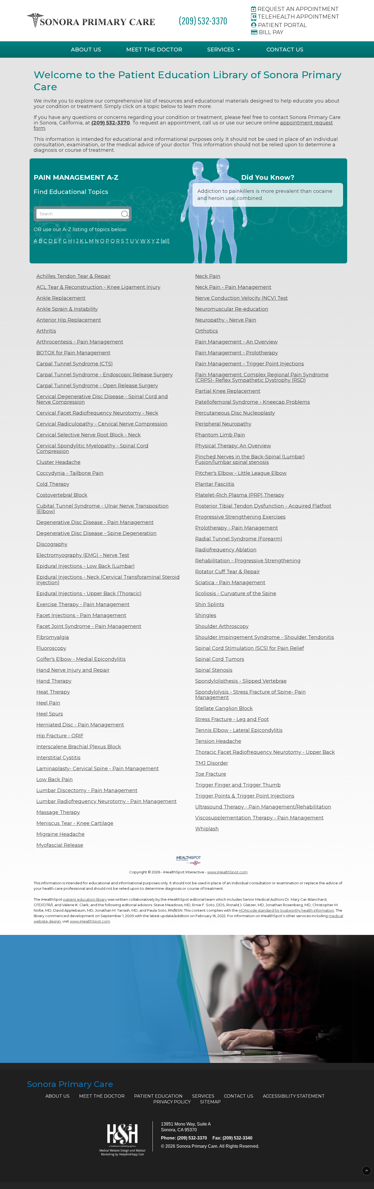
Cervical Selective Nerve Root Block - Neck (88, 435)
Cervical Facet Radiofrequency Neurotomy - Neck (97, 413)
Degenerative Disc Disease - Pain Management (95, 522)
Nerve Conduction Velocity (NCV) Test (241, 298)
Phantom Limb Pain (220, 435)
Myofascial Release (59, 845)
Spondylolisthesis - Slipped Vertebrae (241, 681)
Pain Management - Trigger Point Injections (249, 364)
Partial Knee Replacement (227, 391)
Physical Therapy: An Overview (233, 446)
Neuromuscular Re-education (231, 309)
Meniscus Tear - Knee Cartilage (74, 823)
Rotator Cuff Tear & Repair (227, 572)
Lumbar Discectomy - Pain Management (86, 790)
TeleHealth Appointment (297, 16)
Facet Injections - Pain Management (81, 615)
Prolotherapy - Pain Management (236, 528)
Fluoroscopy (51, 648)
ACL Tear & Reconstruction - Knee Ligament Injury (98, 287)
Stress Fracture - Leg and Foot (232, 719)
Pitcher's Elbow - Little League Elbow (241, 473)
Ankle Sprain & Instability (67, 309)
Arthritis (46, 331)
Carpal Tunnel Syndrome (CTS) (74, 364)
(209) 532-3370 (203, 20)
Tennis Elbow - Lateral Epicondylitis (239, 730)
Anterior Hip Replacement (68, 320)
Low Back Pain (54, 780)
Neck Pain (207, 276)
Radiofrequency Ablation (226, 550)
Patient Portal (282, 25)
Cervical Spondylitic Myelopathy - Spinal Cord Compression (92, 448)
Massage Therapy (58, 812)
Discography (51, 544)
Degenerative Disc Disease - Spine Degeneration (96, 533)
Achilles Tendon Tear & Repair (73, 276)
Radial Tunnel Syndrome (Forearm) (238, 539)
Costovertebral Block (61, 495)
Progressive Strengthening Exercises (240, 517)
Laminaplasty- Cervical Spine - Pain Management (97, 769)
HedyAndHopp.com (131, 1154)
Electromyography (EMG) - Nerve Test (82, 555)
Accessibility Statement (294, 1096)
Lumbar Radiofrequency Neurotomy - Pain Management (106, 801)
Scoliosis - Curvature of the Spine (235, 594)
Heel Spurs (49, 714)
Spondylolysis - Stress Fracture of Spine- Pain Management (250, 694)
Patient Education (158, 1096)
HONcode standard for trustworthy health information (286, 910)
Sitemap (210, 1101)
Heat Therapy (53, 692)
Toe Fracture (210, 774)
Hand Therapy (53, 681)
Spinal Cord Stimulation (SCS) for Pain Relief (249, 648)
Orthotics (206, 331)
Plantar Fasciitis (214, 484)
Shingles (205, 615)
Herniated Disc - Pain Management (80, 725)
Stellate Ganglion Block (224, 708)
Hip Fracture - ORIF (60, 736)
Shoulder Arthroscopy (222, 626)
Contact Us (284, 49)
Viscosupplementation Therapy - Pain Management (259, 818)
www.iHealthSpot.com (227, 872)
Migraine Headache (60, 834)
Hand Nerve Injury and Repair (73, 670)
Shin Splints (209, 604)
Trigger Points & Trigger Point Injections (244, 796)
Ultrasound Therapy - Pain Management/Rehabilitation (263, 807)
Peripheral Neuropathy (223, 424)
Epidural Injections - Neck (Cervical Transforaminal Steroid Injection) (108, 580)
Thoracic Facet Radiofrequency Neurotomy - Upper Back (265, 752)
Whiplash (207, 829)
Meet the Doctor (154, 49)
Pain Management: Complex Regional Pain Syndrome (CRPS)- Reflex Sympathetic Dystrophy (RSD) (262, 377)
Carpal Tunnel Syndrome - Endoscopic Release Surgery (104, 375)
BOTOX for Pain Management (73, 353)
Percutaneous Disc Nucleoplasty (235, 413)
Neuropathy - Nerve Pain (225, 320)
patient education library (85, 899)
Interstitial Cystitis (58, 758)
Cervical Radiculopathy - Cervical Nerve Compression (102, 424)
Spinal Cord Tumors (219, 659)
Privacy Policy (172, 1101)
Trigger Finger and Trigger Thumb (238, 785)
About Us (86, 49)
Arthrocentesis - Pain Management (79, 342)
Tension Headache (218, 741)
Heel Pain (48, 703)
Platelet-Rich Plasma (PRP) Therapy (239, 495)
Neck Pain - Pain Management (233, 287)
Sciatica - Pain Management (230, 583)
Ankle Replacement (60, 298)
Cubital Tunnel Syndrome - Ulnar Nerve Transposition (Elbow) (102, 508)
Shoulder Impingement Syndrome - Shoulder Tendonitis (264, 637)
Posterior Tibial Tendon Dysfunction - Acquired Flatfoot (263, 506)
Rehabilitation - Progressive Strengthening (248, 561)
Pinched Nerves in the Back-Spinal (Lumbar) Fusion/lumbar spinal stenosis (250, 459)
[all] (165, 241)
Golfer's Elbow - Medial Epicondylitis (81, 659)
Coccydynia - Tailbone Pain (69, 473)
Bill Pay (270, 32)
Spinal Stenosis (213, 670)
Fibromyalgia (52, 637)
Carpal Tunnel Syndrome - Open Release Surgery (97, 386)
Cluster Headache (58, 462)
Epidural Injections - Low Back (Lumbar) (85, 566)
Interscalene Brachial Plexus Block (78, 747)
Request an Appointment (297, 9)
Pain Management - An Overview (236, 342)
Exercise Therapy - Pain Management (83, 604)
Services (220, 49)
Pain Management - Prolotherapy (236, 353)
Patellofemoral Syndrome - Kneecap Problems (252, 402)
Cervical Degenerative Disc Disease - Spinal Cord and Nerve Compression (102, 399)
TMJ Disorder (211, 763)
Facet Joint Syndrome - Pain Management (88, 626)
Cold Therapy (52, 484)
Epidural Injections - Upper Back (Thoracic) (89, 594)
